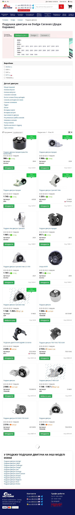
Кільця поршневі (9, 87)
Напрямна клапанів (10, 120)
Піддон (6, 105)
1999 (35, 54)
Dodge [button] (33, 35)
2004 (35, 50)
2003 (31, 50)
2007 (48, 50)
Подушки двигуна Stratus (12, 484)
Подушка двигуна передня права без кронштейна (15, 152)
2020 (18, 42)
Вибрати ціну (10, 320)
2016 (44, 46)
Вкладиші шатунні (10, 112)
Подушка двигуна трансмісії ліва (50, 190)
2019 (57, 46)
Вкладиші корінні (9, 110)
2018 (52, 46)
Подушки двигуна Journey (12, 478)
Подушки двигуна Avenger (12, 461)
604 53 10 (33, 501)
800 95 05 (23, 5)
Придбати (9, 168)
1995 (18, 54)
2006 (44, 50)
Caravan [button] (44, 35)
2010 (18, 46)
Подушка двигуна (45, 305)
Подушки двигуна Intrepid (12, 476)
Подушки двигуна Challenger (13, 465)
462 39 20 (23, 8)
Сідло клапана (8, 128)
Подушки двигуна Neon (11, 482)
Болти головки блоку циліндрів (14, 97)
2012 (27, 46)
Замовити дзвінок (57, 503)
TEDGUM (9, 78)
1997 (27, 54)
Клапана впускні (9, 90)
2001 (22, 50)
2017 (48, 46)
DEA (8, 69)
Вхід (70, 1)
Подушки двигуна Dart (11, 469)
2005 (40, 50)
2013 (31, 46)
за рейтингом (17, 132)
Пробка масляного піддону (13, 125)
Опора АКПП (43, 267)
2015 (40, 46)
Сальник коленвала (10, 102)
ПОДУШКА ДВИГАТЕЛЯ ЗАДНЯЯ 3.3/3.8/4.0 (17, 343)
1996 (22, 54)
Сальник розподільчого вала (13, 100)
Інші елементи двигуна (11, 115)
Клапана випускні (9, 92)
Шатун (6, 107)
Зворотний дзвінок (23, 10)
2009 (57, 50)
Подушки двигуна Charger (12, 467)
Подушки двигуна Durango (12, 471)
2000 (18, 50)
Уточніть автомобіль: (8, 35)
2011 (22, 46)
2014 (35, 46)
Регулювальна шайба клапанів (14, 118)
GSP (8, 72)
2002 (27, 50)
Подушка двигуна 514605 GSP (49, 380)
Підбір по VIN (56, 506)
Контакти (63, 1)
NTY (8, 75)
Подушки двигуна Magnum (12, 480)
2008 (52, 50)
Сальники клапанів (10, 95)
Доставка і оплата (52, 1)
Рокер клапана (9, 123)
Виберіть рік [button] (20, 35)
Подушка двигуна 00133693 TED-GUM (15, 418)
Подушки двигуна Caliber (12, 463)
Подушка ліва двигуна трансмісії (14, 228)
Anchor (9, 67)
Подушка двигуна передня (48, 152)
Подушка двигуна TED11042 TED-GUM (52, 343)
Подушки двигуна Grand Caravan (14, 473)
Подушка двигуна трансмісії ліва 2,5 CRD (16, 267)
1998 (31, 54)
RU (8, 1)
